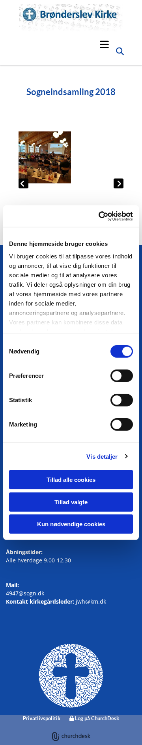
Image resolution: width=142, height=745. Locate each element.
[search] (120, 53)
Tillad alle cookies (71, 479)
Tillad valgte (71, 501)
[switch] (121, 376)
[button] (66, 44)
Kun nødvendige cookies (71, 524)
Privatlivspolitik (41, 718)
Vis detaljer (102, 456)
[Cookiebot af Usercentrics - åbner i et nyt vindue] (100, 216)
